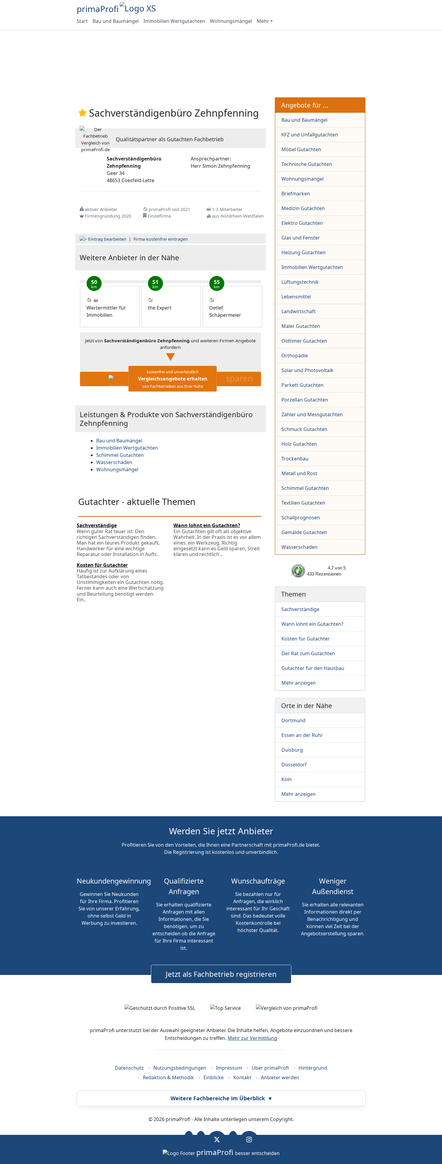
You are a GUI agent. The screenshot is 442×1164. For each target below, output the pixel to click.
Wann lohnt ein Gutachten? (312, 624)
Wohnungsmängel (231, 21)
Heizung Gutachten (303, 252)
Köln (286, 779)
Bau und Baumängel (116, 21)
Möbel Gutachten (301, 149)
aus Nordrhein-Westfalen (238, 216)
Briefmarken (295, 193)
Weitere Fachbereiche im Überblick (221, 1098)
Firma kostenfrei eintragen (161, 239)
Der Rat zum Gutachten (308, 653)
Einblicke (214, 1077)
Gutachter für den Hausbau (312, 668)
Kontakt (242, 1077)
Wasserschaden (299, 547)
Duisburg (292, 750)
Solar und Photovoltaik (307, 370)
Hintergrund (313, 1068)
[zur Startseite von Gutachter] (231, 257)
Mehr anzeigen (298, 683)
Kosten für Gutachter (305, 638)
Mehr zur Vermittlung (252, 1038)
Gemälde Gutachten (304, 532)
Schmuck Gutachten (304, 429)
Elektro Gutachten (302, 223)
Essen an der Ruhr (302, 735)
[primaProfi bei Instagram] (249, 1139)
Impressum (229, 1068)
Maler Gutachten (300, 326)
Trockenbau (294, 458)
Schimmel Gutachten (305, 488)
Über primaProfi (270, 1068)
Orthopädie (294, 355)
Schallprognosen (300, 517)
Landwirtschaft (298, 311)
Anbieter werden (280, 1077)
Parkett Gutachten (302, 385)
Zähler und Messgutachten (312, 414)
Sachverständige (300, 609)
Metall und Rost (299, 473)
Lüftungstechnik (300, 282)
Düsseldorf (294, 764)
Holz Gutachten (299, 444)
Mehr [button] (263, 21)
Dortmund (293, 720)
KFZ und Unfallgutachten (309, 134)
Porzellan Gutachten (304, 399)
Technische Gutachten (306, 164)
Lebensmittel (296, 296)
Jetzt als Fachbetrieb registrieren (221, 974)
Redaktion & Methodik (168, 1077)
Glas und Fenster (300, 237)
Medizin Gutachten (303, 208)
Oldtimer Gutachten (304, 341)
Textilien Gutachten (303, 503)
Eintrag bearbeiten (107, 239)
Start (82, 21)
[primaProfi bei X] (217, 1139)
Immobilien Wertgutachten (174, 21)
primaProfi (98, 8)
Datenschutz (129, 1068)
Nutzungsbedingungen (179, 1068)
